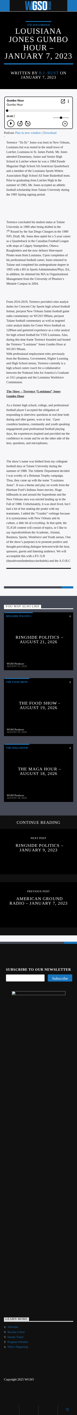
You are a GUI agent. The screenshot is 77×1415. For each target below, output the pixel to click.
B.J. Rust (49, 73)
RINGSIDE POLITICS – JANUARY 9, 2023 (39, 848)
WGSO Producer (15, 663)
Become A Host (16, 1332)
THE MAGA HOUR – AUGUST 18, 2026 (39, 771)
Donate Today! (16, 1337)
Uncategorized (38, 24)
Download (49, 132)
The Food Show (17, 681)
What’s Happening (18, 1346)
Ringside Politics (18, 616)
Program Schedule (18, 1341)
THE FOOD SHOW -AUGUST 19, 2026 (39, 705)
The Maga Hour (17, 747)
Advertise (13, 1327)
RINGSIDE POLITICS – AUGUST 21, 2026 (39, 639)
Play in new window (28, 132)
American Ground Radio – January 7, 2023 (38, 901)
